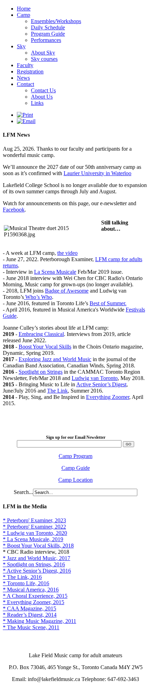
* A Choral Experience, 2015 (35, 596)
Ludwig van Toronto (95, 378)
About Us (42, 97)
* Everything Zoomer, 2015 (33, 602)
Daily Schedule (48, 27)
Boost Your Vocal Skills (45, 347)
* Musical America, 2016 (31, 590)
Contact (25, 84)
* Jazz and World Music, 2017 (36, 558)
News (23, 78)
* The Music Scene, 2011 (31, 627)
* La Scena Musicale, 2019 (33, 539)
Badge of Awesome (66, 291)
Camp (23, 15)
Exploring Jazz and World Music (55, 359)
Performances (46, 40)
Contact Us (43, 90)
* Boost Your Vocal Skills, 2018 (38, 546)
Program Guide (48, 34)
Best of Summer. (108, 303)
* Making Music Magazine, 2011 (39, 621)
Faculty (25, 65)
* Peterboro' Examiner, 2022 (34, 527)
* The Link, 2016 (22, 577)
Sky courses (44, 59)
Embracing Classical (41, 334)
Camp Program (75, 456)
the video (67, 253)
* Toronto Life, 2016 (26, 583)
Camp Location (75, 480)
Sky (21, 46)
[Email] (26, 121)
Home (24, 9)
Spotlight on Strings (41, 372)
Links (37, 103)
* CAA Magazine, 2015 (29, 608)
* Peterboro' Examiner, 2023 (34, 520)
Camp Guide (75, 468)
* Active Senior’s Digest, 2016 (37, 571)
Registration (30, 71)
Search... (23, 492)
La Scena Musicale (55, 272)
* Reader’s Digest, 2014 (30, 615)
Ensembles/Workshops (56, 21)
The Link (57, 391)
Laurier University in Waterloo (97, 173)
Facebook (14, 210)
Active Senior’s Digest (101, 384)
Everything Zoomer (107, 397)
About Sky (43, 53)
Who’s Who (38, 297)
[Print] (25, 115)
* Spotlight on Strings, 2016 (34, 564)
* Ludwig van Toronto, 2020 (35, 533)
